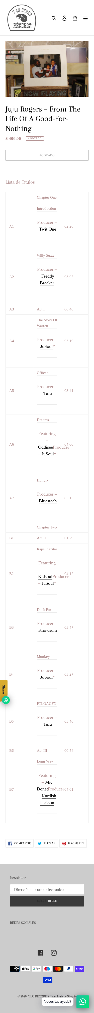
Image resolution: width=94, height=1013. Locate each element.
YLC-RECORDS (38, 996)
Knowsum (47, 630)
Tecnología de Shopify (63, 996)
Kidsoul (45, 576)
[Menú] (85, 17)
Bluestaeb (48, 500)
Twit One (47, 229)
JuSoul (46, 346)
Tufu (47, 393)
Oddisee (45, 447)
